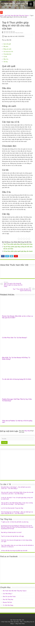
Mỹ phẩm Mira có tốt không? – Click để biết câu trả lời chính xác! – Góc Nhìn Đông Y (16, 487)
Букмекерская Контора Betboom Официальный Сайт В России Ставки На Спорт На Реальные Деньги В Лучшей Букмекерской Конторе (17, 527)
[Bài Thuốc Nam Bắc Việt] (17, 4)
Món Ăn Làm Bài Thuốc (9, 596)
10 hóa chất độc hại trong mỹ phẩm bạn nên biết (14, 550)
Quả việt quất (7, 44)
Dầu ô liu (5, 59)
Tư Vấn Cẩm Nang (8, 605)
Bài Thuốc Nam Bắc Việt (9, 31)
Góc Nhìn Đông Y (7, 593)
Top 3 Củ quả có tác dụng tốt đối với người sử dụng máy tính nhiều (13, 284)
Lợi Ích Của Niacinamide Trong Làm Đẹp (12, 508)
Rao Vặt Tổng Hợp (8, 599)
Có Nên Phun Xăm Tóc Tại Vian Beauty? (14, 337)
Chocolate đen (7, 54)
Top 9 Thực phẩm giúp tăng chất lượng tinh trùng (17, 244)
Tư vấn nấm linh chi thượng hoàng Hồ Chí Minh (16, 379)
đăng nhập (27, 430)
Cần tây (5, 61)
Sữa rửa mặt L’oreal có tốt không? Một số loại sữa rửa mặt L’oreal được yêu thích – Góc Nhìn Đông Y (17, 493)
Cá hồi (5, 56)
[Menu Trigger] (30, 4)
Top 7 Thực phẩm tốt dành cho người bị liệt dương (22, 289)
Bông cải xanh (7, 49)
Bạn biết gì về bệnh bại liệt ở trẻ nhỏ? (11, 532)
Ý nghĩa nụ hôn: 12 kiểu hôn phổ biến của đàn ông (14, 522)
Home (1, 15)
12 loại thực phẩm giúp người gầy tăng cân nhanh (18, 251)
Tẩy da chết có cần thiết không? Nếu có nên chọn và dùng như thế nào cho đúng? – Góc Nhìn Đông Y (17, 503)
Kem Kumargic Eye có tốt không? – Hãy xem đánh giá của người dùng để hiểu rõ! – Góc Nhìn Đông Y (17, 512)
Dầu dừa (5, 46)
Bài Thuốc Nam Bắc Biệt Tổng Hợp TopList (17, 15)
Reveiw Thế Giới (7, 602)
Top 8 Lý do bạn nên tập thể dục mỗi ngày (12, 536)
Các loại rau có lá (8, 51)
